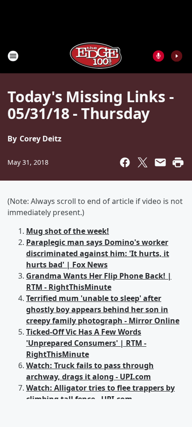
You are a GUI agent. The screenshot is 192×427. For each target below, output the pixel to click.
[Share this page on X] (142, 162)
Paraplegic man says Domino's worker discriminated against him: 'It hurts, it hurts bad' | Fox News (97, 253)
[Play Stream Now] (176, 56)
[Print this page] (178, 162)
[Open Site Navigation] (13, 56)
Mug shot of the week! (67, 231)
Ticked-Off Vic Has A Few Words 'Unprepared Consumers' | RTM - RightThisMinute (86, 343)
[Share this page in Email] (160, 162)
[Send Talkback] (158, 56)
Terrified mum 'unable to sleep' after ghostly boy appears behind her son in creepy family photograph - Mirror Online (102, 309)
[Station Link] (96, 56)
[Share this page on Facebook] (124, 162)
